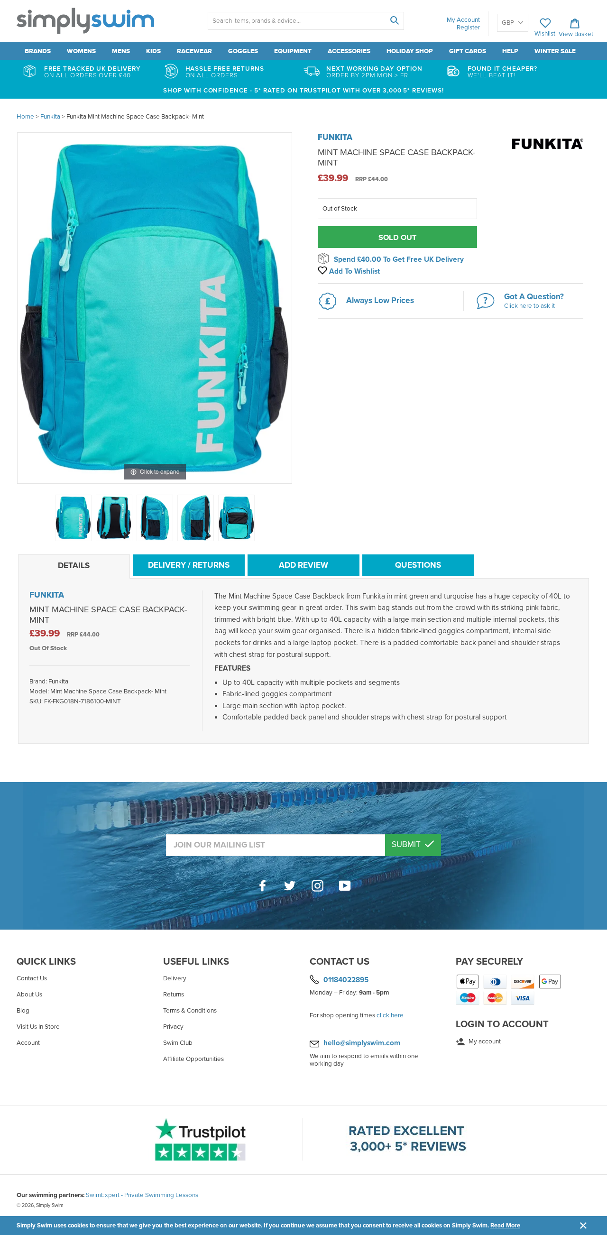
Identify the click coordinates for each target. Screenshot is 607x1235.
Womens (81, 51)
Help (510, 51)
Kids (153, 51)
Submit (407, 844)
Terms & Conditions (190, 1010)
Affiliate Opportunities (193, 1059)
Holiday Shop (409, 51)
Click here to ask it (529, 306)
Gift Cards (467, 51)
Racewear (194, 51)
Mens (121, 51)
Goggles (243, 51)
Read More (505, 1225)
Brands (38, 51)
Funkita (335, 137)
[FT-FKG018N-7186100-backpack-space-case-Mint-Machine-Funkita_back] (114, 518)
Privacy (173, 1027)
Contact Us (32, 978)
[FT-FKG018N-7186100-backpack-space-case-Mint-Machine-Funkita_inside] (236, 518)
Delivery (174, 978)
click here (390, 1015)
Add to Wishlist (353, 271)
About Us (29, 994)
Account (28, 1043)
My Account (463, 20)
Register (468, 27)
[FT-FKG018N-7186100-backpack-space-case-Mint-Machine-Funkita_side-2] (195, 518)
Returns (173, 994)
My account (484, 1041)
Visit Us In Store (38, 1027)
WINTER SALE (555, 51)
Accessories (349, 51)
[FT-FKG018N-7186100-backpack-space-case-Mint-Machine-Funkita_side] (155, 518)
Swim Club (178, 1043)
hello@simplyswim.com (361, 1043)
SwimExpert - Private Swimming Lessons (142, 1195)
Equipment (293, 51)
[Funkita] (547, 154)
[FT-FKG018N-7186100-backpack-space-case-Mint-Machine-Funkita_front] (73, 518)
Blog (23, 1010)
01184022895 (345, 979)
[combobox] (306, 21)
